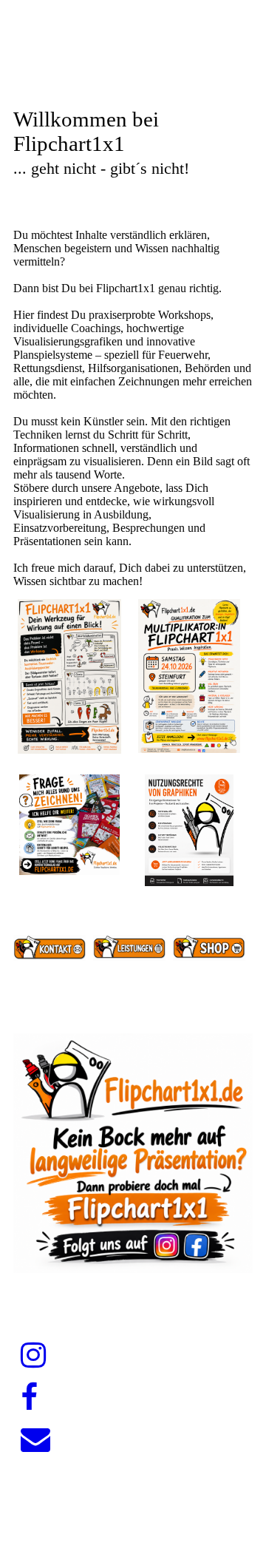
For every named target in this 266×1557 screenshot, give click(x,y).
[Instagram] (33, 1355)
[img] (133, 72)
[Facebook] (29, 1397)
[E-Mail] (35, 1439)
